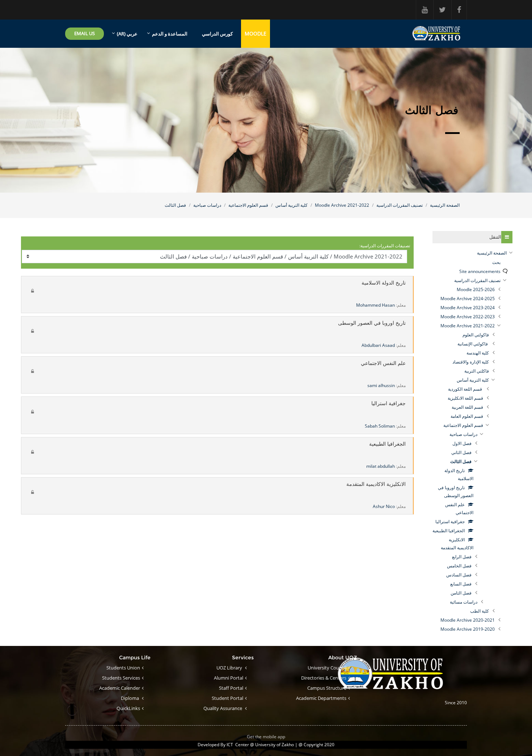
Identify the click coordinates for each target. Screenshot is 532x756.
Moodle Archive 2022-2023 (467, 317)
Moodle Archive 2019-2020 (467, 629)
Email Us (84, 33)
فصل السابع (461, 584)
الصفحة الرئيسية (445, 205)
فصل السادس (459, 575)
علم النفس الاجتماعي (383, 363)
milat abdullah (380, 466)
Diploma (130, 698)
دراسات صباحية (207, 205)
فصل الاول (462, 443)
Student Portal (227, 698)
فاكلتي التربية (476, 371)
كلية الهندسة (477, 353)
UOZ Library (229, 667)
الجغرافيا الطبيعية (387, 444)
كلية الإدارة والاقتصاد (470, 362)
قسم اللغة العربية (467, 407)
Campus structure (326, 688)
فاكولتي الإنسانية (473, 344)
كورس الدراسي (217, 33)
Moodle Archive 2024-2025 (467, 298)
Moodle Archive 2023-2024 (467, 307)
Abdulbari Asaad (378, 345)
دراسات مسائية (463, 602)
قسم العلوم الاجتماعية (248, 205)
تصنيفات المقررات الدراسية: (384, 246)
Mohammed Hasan (375, 305)
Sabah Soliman (380, 426)
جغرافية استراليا (388, 403)
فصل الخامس (459, 566)
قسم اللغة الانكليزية (465, 398)
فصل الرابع (462, 557)
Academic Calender (119, 688)
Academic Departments (321, 698)
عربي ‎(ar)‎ (127, 33)
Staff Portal (231, 688)
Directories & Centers (323, 678)
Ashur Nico (384, 506)
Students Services (121, 678)
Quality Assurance (223, 708)
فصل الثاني (461, 452)
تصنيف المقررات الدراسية (399, 205)
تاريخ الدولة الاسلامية (384, 283)
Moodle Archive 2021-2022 (342, 205)
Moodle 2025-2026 (476, 289)
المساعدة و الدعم (169, 33)
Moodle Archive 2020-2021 (467, 620)
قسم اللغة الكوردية (465, 389)
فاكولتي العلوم (476, 335)
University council (327, 667)
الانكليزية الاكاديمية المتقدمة (376, 484)
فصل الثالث (175, 205)
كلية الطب (479, 611)
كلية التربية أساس (291, 205)
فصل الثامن (461, 593)
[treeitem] (472, 253)
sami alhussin (381, 385)
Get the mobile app (266, 737)
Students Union (123, 667)
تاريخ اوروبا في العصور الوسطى (372, 323)
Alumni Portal (228, 678)
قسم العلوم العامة (467, 416)
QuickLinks (128, 708)
